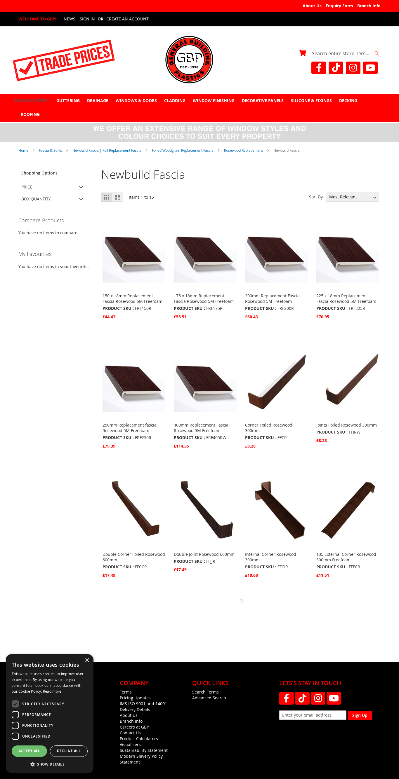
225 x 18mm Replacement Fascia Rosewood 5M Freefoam (346, 298)
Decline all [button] (69, 750)
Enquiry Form (339, 5)
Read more (52, 691)
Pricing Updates (135, 698)
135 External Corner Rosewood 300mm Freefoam (346, 557)
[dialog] (49, 713)
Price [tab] (26, 187)
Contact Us (130, 733)
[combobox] (345, 53)
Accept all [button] (29, 750)
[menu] (199, 107)
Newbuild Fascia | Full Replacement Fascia (107, 150)
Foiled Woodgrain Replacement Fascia (183, 150)
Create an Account (127, 19)
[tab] (199, 107)
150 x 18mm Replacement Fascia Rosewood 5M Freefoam (132, 298)
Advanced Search (209, 698)
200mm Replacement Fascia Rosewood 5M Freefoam (272, 298)
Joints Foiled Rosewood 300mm (346, 425)
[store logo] (199, 60)
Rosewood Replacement (244, 150)
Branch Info (369, 5)
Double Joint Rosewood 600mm (204, 554)
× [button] (87, 660)
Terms (126, 692)
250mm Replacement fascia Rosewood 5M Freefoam (130, 427)
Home (23, 150)
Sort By (316, 197)
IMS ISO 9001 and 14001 (143, 703)
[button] (50, 764)
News (69, 19)
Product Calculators (139, 738)
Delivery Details (135, 709)
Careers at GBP (134, 727)
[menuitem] (33, 100)
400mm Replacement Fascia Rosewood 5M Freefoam (201, 427)
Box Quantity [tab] (36, 199)
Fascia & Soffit (51, 150)
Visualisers (130, 744)
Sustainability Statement (144, 750)
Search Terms (205, 692)
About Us (312, 5)
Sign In (87, 19)
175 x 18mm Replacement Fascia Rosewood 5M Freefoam (204, 298)
